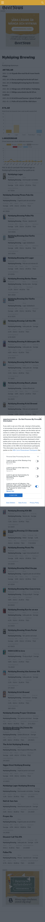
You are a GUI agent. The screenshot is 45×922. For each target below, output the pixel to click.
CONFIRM (13, 495)
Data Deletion (10, 503)
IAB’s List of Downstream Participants (25, 450)
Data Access (22, 503)
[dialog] (22, 461)
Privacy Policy (34, 503)
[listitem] (22, 456)
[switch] (37, 461)
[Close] (41, 419)
